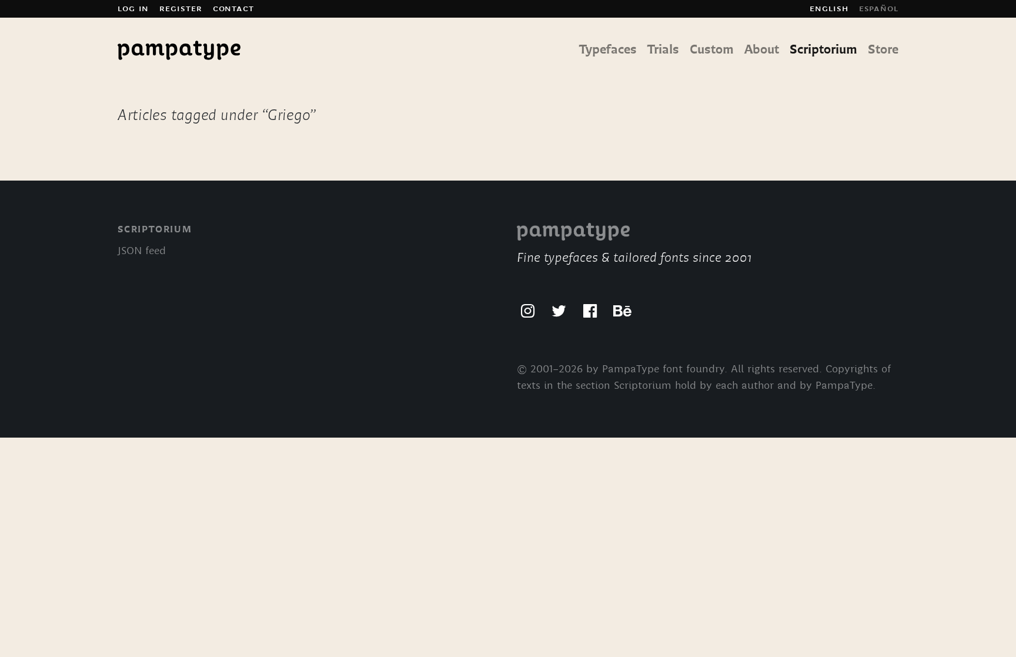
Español (878, 9)
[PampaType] (179, 50)
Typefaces (608, 50)
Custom (712, 50)
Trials (663, 50)
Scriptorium (823, 50)
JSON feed (142, 251)
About (761, 50)
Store (883, 50)
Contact (233, 9)
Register (180, 9)
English (829, 9)
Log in (133, 9)
